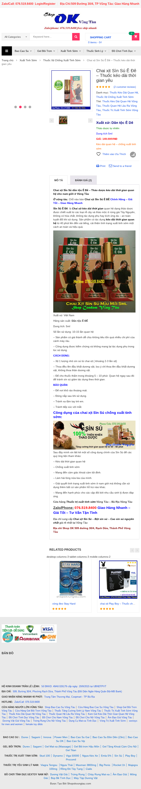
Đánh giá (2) (83, 180)
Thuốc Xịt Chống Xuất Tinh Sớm (62, 60)
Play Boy (130, 755)
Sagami (35, 737)
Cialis (89, 768)
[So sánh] (133, 155)
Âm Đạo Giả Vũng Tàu (120, 717)
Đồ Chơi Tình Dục (122, 50)
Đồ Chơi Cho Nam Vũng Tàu (57, 717)
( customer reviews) (125, 87)
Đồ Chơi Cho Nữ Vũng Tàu (90, 717)
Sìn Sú (118, 755)
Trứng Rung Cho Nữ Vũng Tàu (49, 720)
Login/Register (45, 3)
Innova (47, 737)
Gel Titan (71, 750)
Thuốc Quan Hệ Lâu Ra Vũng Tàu (67, 714)
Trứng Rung (78, 774)
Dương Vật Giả (59, 774)
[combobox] (16, 36)
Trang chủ (7, 60)
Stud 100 (44, 755)
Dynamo (58, 755)
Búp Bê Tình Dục (61, 778)
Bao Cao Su (22, 50)
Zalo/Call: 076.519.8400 (17, 3)
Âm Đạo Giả (120, 774)
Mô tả (58, 180)
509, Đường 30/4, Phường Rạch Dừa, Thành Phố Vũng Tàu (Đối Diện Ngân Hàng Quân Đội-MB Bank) (67, 691)
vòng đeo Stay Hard (63, 603)
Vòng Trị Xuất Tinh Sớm (113, 720)
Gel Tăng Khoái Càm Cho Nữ (119, 746)
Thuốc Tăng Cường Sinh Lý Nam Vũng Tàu (78, 710)
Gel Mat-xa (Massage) (58, 746)
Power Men (61, 737)
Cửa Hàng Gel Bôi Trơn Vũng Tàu (33, 710)
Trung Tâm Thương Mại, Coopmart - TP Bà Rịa (69, 696)
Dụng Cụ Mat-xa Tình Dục (83, 720)
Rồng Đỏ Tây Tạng (71, 768)
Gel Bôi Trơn (44, 50)
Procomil (71, 759)
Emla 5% (106, 755)
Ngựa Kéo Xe (90, 755)
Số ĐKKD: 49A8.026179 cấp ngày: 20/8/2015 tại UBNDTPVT (73, 686)
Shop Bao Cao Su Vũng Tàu (60, 707)
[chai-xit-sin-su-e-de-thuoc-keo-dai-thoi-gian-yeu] (71, 89)
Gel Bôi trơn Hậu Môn (86, 746)
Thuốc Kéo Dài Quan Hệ (124, 92)
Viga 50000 (72, 755)
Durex (24, 737)
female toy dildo (34, 724)
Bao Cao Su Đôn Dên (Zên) (109, 737)
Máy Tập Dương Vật (85, 778)
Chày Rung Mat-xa (99, 774)
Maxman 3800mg (86, 765)
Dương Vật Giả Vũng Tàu (16, 720)
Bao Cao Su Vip (76, 741)
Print (102, 166)
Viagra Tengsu (49, 765)
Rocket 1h (119, 765)
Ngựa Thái (66, 765)
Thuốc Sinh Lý (94, 50)
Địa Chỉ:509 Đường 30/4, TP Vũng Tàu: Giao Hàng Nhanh (99, 3)
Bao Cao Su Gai (80, 737)
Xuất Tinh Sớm (69, 50)
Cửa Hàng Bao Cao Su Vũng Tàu (95, 707)
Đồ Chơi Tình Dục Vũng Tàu (24, 717)
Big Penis (105, 765)
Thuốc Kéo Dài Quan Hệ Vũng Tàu (27, 714)
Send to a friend (121, 166)
